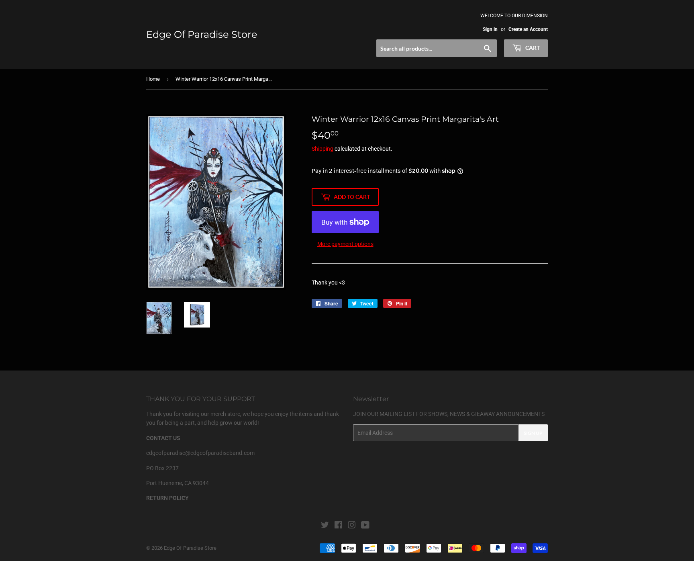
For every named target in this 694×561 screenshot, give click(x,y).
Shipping (322, 148)
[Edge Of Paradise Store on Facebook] (338, 526)
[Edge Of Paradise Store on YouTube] (365, 526)
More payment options (345, 244)
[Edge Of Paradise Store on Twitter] (325, 526)
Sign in (490, 29)
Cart (532, 47)
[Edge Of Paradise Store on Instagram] (352, 526)
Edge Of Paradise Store (201, 34)
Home (153, 79)
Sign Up (533, 433)
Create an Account (528, 29)
